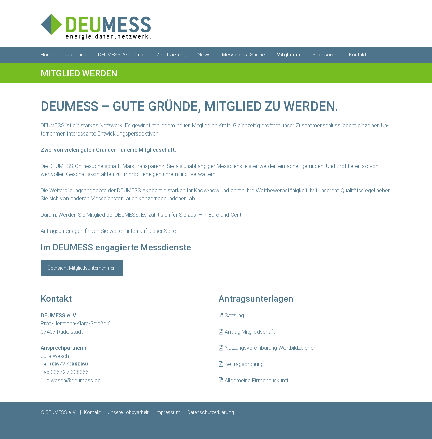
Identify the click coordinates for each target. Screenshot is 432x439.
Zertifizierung (171, 55)
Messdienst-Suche (243, 55)
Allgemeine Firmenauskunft (255, 380)
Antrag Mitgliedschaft (249, 331)
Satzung (233, 315)
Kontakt (357, 55)
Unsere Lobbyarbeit (128, 412)
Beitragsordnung (244, 364)
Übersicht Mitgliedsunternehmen (82, 268)
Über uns (76, 55)
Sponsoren (325, 55)
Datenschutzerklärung (210, 412)
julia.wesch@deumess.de (70, 380)
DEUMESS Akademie (121, 55)
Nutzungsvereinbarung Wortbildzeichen (269, 348)
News (204, 55)
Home (47, 55)
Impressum (168, 412)
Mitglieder (288, 55)
